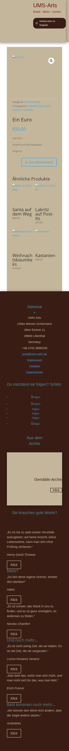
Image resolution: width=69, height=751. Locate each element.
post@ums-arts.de (34, 354)
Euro (40, 106)
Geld (47, 106)
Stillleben (28, 109)
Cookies (34, 366)
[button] (51, 61)
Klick (56, 490)
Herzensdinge (32, 102)
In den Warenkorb (39, 162)
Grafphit (17, 109)
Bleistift (32, 106)
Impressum (34, 360)
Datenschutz (34, 372)
